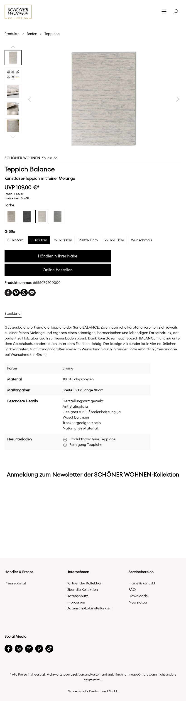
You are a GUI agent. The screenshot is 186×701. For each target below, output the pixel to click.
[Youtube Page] (29, 649)
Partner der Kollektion (84, 583)
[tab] (13, 313)
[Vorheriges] (29, 99)
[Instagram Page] (19, 649)
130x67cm (15, 240)
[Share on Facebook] (8, 292)
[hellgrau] (57, 216)
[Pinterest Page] (39, 649)
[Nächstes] (177, 99)
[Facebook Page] (8, 649)
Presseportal (15, 583)
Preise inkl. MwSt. (17, 198)
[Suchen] (175, 11)
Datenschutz (77, 596)
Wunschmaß (141, 240)
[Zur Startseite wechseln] (18, 12)
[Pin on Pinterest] (16, 292)
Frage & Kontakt (142, 583)
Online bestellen (58, 270)
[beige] (11, 216)
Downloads (138, 596)
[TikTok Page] (49, 649)
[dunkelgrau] (27, 216)
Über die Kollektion (82, 589)
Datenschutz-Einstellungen (89, 608)
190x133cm (63, 240)
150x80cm (38, 240)
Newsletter (138, 602)
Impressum (75, 602)
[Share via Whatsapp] (24, 292)
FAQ (132, 589)
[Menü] (164, 11)
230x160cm (88, 240)
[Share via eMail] (32, 292)
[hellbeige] (42, 216)
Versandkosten (89, 674)
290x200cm (114, 240)
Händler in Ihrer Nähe (57, 256)
